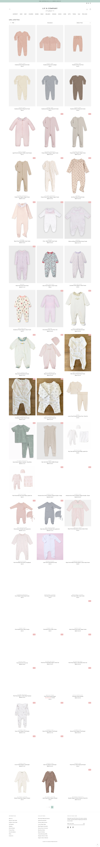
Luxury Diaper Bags (42, 824)
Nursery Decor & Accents (43, 828)
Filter (13, 22)
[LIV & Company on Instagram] (68, 827)
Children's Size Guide (13, 822)
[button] (48, 697)
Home (64, 14)
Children (31, 14)
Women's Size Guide (13, 820)
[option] (50, 1)
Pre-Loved (84, 14)
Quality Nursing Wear (42, 820)
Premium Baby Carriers (42, 822)
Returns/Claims (12, 828)
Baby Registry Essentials (43, 826)
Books (59, 14)
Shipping (10, 826)
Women (37, 14)
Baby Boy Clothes (41, 830)
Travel (74, 14)
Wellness (48, 14)
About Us (10, 818)
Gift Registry (11, 824)
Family (42, 14)
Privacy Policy (11, 830)
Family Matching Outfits (42, 833)
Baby (25, 14)
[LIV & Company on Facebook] (70, 827)
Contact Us (11, 835)
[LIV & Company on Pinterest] (73, 827)
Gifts (69, 14)
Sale (79, 14)
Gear (21, 14)
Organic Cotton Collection (43, 837)
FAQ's (10, 833)
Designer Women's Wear (43, 835)
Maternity (15, 14)
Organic (54, 14)
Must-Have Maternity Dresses (44, 818)
